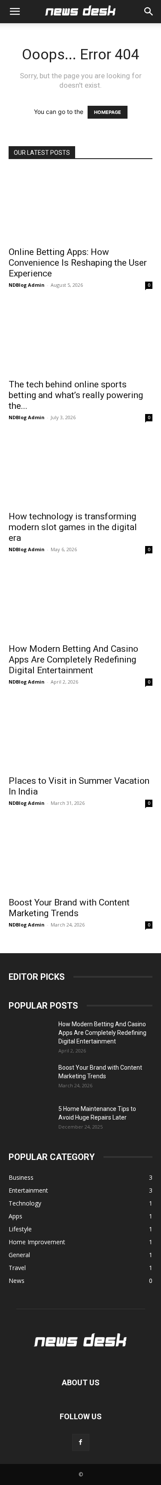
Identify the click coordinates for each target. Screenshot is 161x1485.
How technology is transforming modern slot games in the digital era (73, 527)
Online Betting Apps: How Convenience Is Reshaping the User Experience (78, 263)
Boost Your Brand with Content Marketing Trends (69, 907)
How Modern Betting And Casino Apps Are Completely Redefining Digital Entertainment (73, 659)
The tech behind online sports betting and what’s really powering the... (76, 395)
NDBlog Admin (27, 285)
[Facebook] (80, 1442)
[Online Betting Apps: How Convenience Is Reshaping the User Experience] (80, 205)
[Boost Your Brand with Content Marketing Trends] (80, 855)
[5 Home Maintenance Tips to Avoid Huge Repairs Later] (30, 1120)
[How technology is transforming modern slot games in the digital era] (80, 470)
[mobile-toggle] (14, 11)
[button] (149, 11)
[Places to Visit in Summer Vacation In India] (80, 734)
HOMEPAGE (107, 112)
